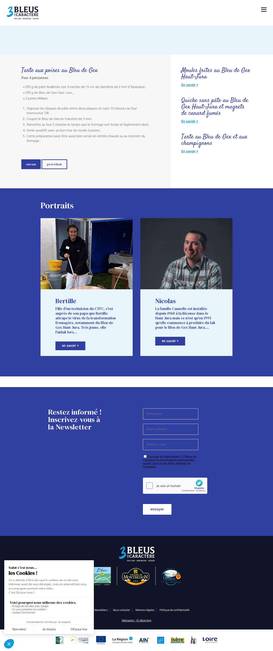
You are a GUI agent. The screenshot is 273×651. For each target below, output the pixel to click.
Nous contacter (121, 610)
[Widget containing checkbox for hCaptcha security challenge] (175, 486)
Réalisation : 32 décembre (136, 620)
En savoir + (189, 85)
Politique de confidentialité (174, 610)
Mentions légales (144, 610)
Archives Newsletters (96, 610)
